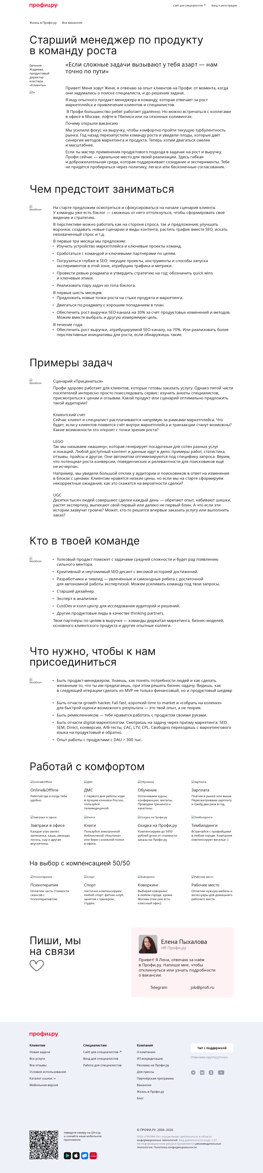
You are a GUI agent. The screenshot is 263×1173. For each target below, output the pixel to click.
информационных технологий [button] (157, 1140)
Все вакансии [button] (72, 23)
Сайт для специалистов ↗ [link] (102, 1052)
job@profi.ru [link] (202, 987)
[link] (193, 1073)
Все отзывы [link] (38, 1065)
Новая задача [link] (40, 1052)
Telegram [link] (158, 987)
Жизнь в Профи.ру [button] (43, 23)
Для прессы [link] (145, 1072)
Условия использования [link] (48, 1072)
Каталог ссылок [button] (41, 1078)
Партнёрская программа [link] (155, 1078)
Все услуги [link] (37, 1058)
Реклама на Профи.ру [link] (153, 1065)
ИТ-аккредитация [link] (150, 1058)
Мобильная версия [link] (44, 1085)
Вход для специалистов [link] (100, 1058)
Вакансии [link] (144, 1085)
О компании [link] (146, 1052)
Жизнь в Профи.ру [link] (150, 1091)
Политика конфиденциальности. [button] (175, 1147)
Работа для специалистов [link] (102, 1065)
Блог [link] (140, 1098)
